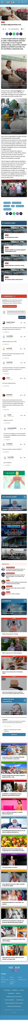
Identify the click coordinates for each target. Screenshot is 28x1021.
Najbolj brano (5, 564)
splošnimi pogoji (13, 729)
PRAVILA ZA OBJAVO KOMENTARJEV (9, 306)
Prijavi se (22, 317)
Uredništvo (15, 990)
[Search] (19, 2)
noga (12, 206)
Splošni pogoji (20, 1000)
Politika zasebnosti (9, 1000)
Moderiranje (11, 993)
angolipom (6, 206)
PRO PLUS (22, 990)
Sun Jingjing (7, 202)
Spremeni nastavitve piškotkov (14, 996)
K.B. (5, 29)
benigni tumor (20, 206)
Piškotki (18, 993)
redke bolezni (7, 209)
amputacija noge (16, 202)
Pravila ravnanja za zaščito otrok (14, 1003)
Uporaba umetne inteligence (14, 1006)
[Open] (2, 2)
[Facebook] (25, 2)
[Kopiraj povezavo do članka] (20, 33)
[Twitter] (10, 33)
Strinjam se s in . (12, 730)
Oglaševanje (7, 990)
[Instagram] (22, 2)
